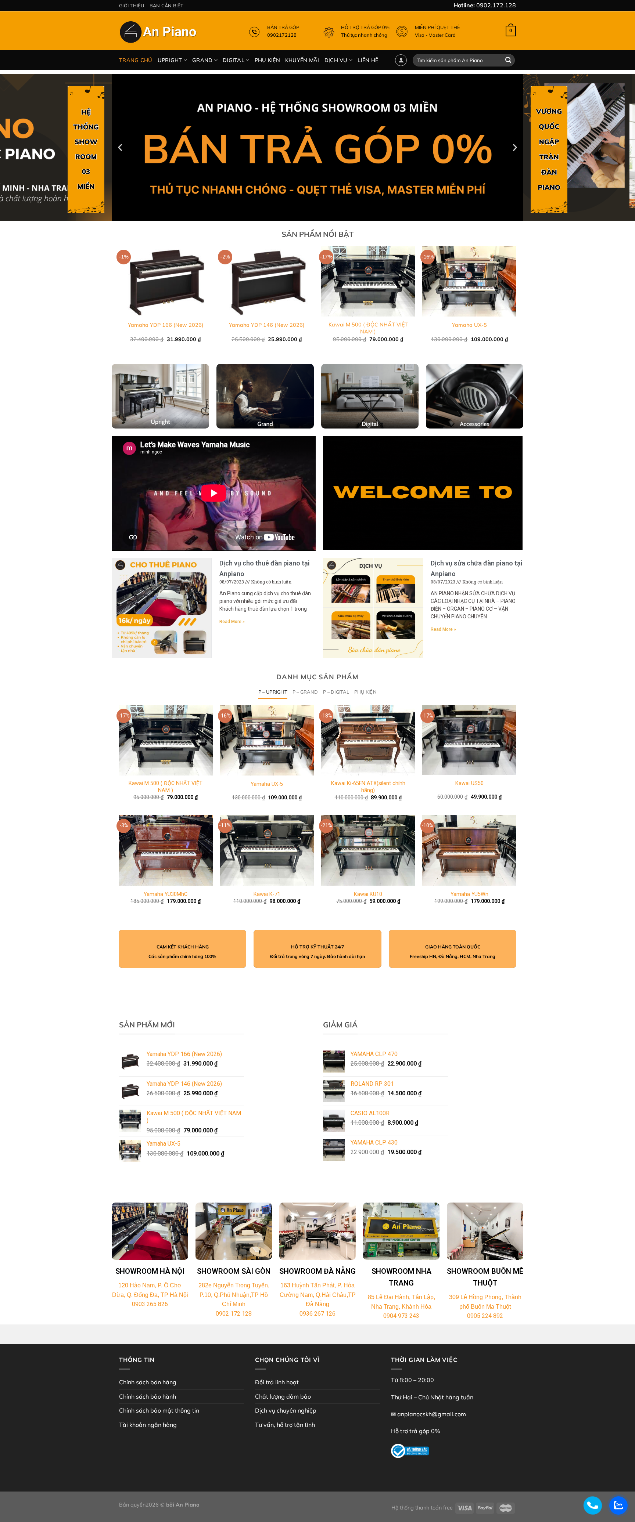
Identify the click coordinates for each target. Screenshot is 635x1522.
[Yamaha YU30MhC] (166, 850)
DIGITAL (233, 60)
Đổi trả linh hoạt (277, 1382)
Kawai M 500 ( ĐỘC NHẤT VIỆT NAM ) (368, 328)
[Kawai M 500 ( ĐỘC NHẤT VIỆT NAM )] (166, 740)
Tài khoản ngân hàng (148, 1424)
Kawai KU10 (368, 894)
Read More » (232, 621)
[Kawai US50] (469, 740)
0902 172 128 (234, 1313)
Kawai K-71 (267, 894)
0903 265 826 (150, 1304)
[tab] (272, 691)
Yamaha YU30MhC (165, 894)
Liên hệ (368, 60)
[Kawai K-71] (267, 850)
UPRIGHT (170, 60)
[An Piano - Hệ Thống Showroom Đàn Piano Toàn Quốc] (159, 33)
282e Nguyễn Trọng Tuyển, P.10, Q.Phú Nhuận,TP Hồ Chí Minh (233, 1294)
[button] (314, 215)
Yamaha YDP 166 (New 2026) (166, 325)
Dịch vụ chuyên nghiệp (285, 1410)
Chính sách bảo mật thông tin (159, 1410)
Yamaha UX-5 (469, 325)
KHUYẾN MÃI (302, 60)
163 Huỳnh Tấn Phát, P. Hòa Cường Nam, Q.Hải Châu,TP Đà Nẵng (318, 1294)
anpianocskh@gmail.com (431, 1414)
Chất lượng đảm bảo (283, 1396)
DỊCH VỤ (336, 60)
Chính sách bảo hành (147, 1396)
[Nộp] (508, 60)
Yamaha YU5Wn (469, 894)
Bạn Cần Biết (167, 5)
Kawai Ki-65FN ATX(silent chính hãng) (368, 786)
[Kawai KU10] (368, 850)
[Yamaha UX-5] (267, 740)
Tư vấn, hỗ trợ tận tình (285, 1424)
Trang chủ (136, 60)
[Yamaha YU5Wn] (469, 850)
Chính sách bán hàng (147, 1382)
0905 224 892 (485, 1315)
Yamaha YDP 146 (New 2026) (267, 325)
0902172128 (282, 35)
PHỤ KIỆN (267, 60)
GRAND (202, 60)
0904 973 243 (401, 1315)
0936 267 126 (317, 1313)
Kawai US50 (469, 783)
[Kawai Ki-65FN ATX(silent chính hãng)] (368, 740)
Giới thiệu (131, 5)
